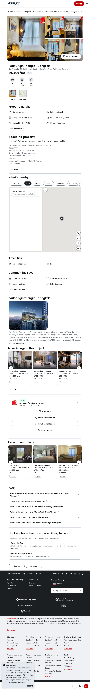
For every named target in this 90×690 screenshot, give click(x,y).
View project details (17, 343)
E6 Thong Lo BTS (16, 557)
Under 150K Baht (59, 546)
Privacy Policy (28, 675)
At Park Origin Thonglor (18, 546)
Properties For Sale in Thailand (53, 661)
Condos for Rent (51, 640)
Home (10, 11)
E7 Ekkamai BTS (29, 557)
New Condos (68, 643)
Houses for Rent (51, 643)
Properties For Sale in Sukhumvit (53, 672)
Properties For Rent (52, 637)
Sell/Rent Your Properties (69, 662)
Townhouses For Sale (33, 646)
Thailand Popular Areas (52, 656)
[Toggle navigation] (87, 3)
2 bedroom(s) (71, 546)
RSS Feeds (68, 666)
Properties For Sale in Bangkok (53, 667)
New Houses (68, 646)
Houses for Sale (32, 643)
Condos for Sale (32, 640)
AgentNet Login (69, 658)
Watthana (37, 11)
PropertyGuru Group (15, 580)
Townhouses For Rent (52, 646)
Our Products (11, 586)
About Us (10, 583)
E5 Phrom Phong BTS (43, 557)
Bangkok (27, 11)
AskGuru (10, 640)
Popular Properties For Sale (14, 656)
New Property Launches (72, 640)
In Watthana (47, 546)
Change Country (57, 580)
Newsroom (33, 583)
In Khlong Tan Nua (34, 546)
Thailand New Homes (72, 637)
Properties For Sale (33, 637)
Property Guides (13, 646)
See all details (16, 129)
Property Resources (14, 643)
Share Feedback (35, 586)
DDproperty (11, 637)
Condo (18, 11)
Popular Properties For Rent (33, 656)
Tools (66, 655)
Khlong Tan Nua (50, 11)
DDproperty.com (12, 619)
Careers (9, 589)
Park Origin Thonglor (68, 11)
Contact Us (34, 580)
